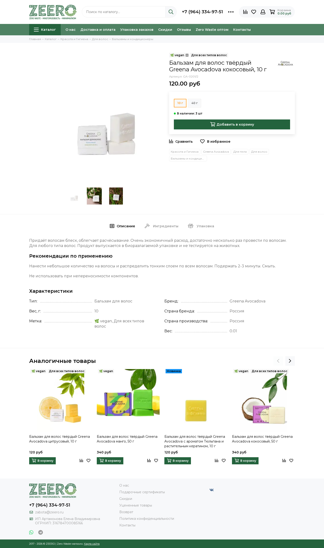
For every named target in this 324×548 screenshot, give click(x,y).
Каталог (48, 29)
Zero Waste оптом (212, 29)
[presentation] (278, 361)
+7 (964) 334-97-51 (202, 11)
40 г (194, 103)
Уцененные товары (135, 505)
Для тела (240, 151)
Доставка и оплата (98, 29)
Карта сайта (92, 543)
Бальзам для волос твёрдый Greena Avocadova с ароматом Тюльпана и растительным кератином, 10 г (194, 441)
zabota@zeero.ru (49, 512)
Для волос (259, 151)
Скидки (165, 29)
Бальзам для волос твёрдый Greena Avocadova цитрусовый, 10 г (59, 438)
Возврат (126, 512)
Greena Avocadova (216, 151)
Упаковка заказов (136, 29)
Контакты (242, 29)
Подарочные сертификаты (142, 492)
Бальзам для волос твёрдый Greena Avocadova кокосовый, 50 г (262, 438)
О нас (70, 29)
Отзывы (184, 29)
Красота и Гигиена (185, 151)
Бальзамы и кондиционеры (189, 158)
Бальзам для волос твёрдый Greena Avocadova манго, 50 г (127, 438)
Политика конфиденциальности (146, 518)
